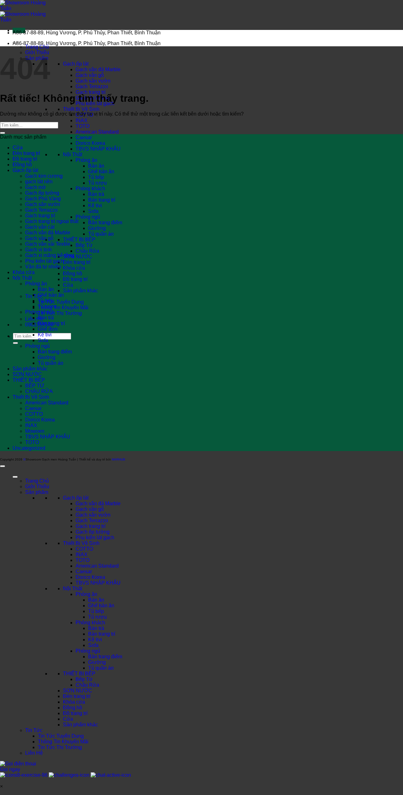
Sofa (93, 211)
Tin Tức (34, 730)
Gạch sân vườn (93, 80)
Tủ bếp (96, 177)
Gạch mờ (35, 187)
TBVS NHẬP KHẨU (98, 149)
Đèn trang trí (76, 262)
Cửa (68, 285)
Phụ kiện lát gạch (44, 261)
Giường (97, 228)
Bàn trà (96, 194)
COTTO (34, 414)
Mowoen (34, 431)
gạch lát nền (39, 181)
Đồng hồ (72, 273)
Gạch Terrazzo (92, 86)
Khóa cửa (74, 268)
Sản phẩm (36, 492)
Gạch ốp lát (75, 63)
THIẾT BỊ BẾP (79, 239)
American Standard (97, 131)
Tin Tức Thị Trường (60, 313)
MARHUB (118, 459)
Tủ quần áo (101, 234)
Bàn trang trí (101, 200)
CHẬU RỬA (39, 391)
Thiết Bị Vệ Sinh (81, 109)
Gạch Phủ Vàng (43, 198)
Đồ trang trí (75, 279)
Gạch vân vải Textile (47, 244)
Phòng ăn (86, 160)
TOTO (82, 126)
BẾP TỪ (34, 385)
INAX (82, 120)
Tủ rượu (97, 183)
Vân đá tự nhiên (43, 266)
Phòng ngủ (88, 217)
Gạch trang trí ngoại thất (51, 221)
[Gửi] (15, 343)
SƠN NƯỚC (77, 256)
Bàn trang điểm (105, 222)
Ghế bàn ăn (101, 171)
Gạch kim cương (44, 176)
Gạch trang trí (90, 92)
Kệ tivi (95, 205)
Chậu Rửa (87, 251)
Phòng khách (90, 188)
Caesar (84, 137)
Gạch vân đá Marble (98, 69)
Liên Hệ (34, 753)
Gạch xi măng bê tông (49, 255)
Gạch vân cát (39, 227)
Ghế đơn (48, 329)
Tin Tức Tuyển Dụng (61, 302)
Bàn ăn (96, 166)
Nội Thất (72, 154)
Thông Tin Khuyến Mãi (63, 307)
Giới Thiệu (37, 486)
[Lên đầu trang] (2, 466)
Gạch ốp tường (42, 193)
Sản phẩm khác (80, 290)
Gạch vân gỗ (90, 75)
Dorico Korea (90, 143)
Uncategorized (29, 448)
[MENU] (15, 477)
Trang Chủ (37, 46)
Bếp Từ (84, 245)
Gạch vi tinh (38, 249)
